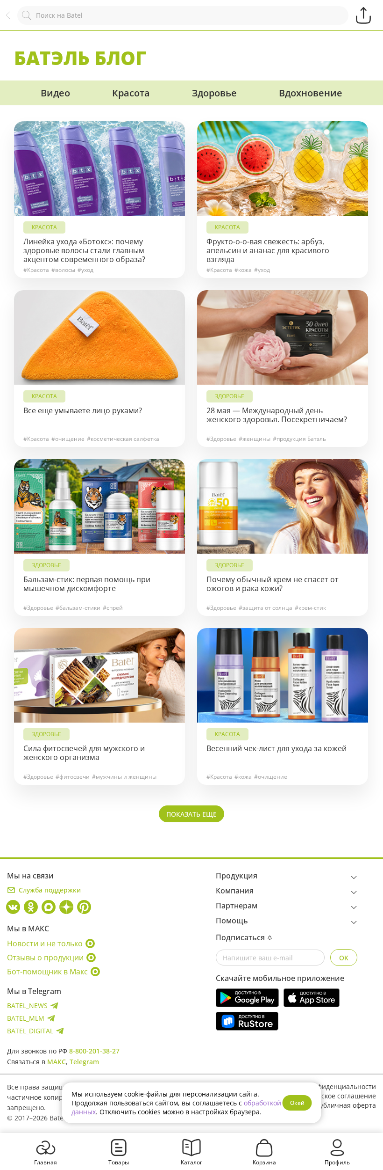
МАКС (56, 1061)
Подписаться (240, 937)
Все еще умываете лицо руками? (82, 410)
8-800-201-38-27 (94, 1050)
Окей (297, 1103)
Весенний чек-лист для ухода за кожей (276, 748)
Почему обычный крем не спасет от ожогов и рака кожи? (272, 584)
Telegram (84, 1061)
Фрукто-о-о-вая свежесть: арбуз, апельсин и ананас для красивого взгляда (267, 250)
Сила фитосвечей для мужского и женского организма (84, 753)
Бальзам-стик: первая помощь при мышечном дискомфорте (86, 584)
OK (343, 957)
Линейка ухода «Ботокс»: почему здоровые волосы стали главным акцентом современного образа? (84, 250)
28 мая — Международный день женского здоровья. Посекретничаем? (276, 415)
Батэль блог (80, 58)
